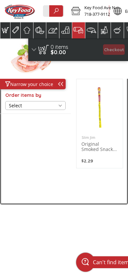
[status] (59, 47)
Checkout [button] (114, 49)
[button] (88, 11)
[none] (99, 123)
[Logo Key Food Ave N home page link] (19, 11)
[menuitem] (5, 30)
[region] (78, 49)
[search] (56, 11)
